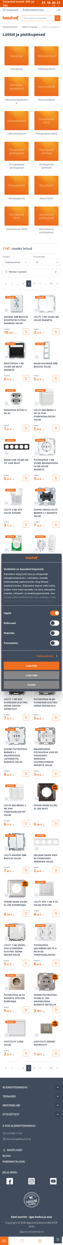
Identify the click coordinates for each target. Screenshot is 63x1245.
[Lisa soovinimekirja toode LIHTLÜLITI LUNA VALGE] (6, 1035)
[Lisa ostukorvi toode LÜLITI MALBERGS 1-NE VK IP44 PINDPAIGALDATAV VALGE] (56, 428)
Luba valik (31, 675)
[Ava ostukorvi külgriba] (58, 1239)
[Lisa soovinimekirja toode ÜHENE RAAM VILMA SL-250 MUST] (36, 799)
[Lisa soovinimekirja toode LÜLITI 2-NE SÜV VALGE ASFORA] (6, 503)
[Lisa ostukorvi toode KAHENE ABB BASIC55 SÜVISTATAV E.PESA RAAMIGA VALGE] (26, 331)
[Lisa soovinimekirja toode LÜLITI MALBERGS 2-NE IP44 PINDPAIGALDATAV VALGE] (6, 799)
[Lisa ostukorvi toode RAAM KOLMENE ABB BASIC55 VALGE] (56, 378)
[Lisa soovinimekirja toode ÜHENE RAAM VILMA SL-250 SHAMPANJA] (6, 895)
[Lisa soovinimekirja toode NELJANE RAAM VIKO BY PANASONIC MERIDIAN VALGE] (36, 848)
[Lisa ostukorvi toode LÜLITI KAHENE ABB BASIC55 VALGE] (26, 870)
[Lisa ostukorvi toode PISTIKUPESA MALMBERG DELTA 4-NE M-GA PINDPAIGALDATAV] (56, 963)
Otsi (57, 18)
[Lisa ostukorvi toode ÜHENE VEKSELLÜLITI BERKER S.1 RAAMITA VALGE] (56, 524)
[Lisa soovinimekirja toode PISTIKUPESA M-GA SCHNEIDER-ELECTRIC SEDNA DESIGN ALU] (36, 693)
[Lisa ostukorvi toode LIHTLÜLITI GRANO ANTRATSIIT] (56, 1053)
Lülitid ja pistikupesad (50, 27)
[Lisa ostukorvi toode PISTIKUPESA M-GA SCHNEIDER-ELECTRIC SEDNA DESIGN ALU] (56, 717)
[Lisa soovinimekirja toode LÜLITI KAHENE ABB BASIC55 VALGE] (6, 848)
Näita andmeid (45, 656)
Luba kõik (31, 665)
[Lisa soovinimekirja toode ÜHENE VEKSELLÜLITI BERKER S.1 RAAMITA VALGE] (36, 503)
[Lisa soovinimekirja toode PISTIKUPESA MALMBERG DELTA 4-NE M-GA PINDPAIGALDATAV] (36, 938)
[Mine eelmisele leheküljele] (6, 283)
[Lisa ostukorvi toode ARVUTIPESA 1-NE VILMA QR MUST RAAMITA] (26, 378)
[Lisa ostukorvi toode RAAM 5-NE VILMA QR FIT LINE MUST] (26, 478)
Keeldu (32, 684)
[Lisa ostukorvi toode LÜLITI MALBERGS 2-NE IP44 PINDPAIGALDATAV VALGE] (26, 823)
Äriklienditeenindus (33, 9)
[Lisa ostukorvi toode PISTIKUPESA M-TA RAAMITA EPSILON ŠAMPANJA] (26, 1010)
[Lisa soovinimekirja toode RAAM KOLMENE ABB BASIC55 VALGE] (36, 357)
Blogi (7, 1156)
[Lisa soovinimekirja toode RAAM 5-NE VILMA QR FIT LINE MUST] (6, 453)
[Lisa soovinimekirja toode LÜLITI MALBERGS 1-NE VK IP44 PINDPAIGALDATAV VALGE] (36, 403)
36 (51, 283)
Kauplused (12, 9)
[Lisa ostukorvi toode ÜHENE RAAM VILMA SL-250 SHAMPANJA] (26, 913)
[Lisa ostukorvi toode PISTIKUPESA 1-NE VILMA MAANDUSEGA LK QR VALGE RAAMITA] (56, 478)
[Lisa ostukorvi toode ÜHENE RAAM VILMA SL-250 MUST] (56, 823)
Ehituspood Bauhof (10, 27)
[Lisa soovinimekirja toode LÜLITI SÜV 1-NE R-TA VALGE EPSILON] (36, 895)
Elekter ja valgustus (30, 27)
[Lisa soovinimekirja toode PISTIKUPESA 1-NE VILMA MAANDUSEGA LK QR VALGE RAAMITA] (36, 453)
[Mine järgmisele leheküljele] (57, 283)
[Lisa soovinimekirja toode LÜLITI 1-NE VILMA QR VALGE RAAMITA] (36, 310)
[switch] (54, 623)
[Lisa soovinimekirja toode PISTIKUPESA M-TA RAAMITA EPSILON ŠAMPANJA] (6, 988)
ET (59, 9)
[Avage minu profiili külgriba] (40, 1241)
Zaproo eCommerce (31, 1231)
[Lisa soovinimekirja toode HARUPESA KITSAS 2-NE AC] (6, 403)
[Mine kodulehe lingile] (11, 18)
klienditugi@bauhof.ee (18, 1139)
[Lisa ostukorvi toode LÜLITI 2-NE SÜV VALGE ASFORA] (26, 524)
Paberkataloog (14, 1161)
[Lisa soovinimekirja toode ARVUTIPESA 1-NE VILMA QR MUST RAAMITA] (6, 357)
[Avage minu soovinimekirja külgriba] (22, 1241)
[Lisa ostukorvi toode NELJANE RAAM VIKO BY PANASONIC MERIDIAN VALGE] (56, 870)
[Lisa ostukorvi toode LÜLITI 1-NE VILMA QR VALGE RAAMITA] (56, 331)
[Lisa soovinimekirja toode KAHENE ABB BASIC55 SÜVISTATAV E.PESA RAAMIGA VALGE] (6, 310)
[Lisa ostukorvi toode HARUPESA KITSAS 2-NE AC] (26, 428)
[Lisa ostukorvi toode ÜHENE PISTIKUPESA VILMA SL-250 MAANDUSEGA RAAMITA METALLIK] (56, 1010)
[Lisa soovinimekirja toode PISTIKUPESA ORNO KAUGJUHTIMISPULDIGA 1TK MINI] (36, 550)
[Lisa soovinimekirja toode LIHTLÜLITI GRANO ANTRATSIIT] (36, 1035)
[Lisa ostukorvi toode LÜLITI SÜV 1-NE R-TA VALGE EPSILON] (56, 913)
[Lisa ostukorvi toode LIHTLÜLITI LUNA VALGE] (26, 1053)
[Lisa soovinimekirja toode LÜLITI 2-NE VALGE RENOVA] (6, 550)
